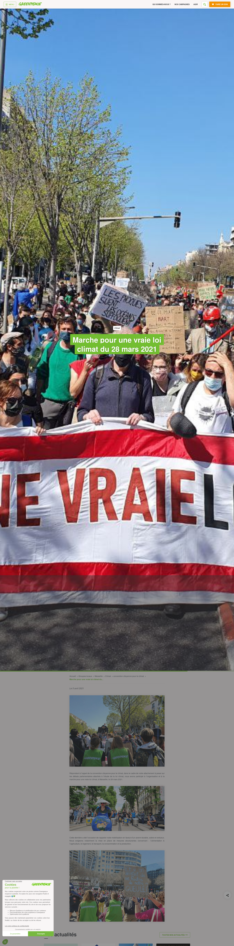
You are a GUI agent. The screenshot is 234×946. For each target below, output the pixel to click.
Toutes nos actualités (173, 935)
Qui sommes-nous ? (161, 4)
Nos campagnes (182, 4)
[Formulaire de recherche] (204, 4)
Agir (195, 4)
